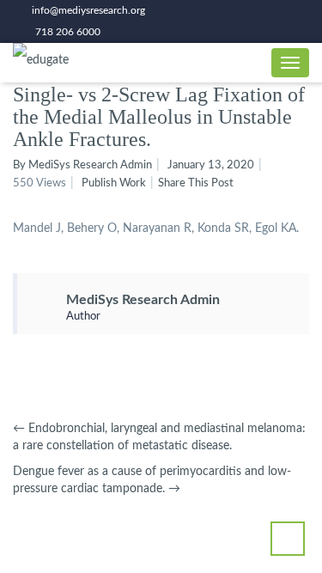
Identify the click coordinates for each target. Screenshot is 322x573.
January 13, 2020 (210, 165)
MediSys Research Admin (143, 300)
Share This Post (196, 183)
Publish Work (114, 183)
